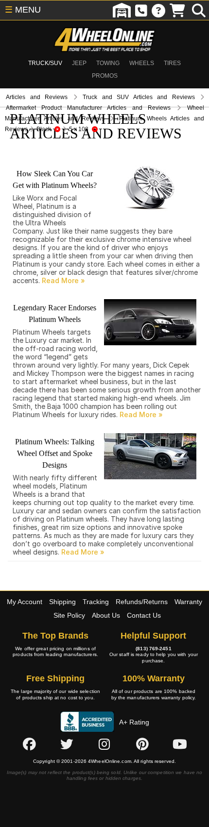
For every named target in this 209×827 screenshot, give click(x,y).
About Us (106, 615)
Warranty (188, 602)
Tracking (96, 602)
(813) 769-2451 (153, 648)
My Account (24, 602)
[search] (199, 10)
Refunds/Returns (142, 602)
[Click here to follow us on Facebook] (29, 744)
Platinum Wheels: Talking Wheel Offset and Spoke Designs (54, 453)
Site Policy (69, 615)
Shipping (62, 602)
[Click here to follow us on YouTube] (180, 744)
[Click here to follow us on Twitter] (66, 744)
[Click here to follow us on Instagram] (104, 744)
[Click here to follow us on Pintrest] (142, 744)
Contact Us (144, 615)
